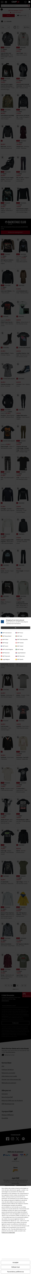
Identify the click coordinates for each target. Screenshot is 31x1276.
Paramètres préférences (15, 1272)
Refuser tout (15, 1267)
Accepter (15, 1262)
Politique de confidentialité (8, 1232)
